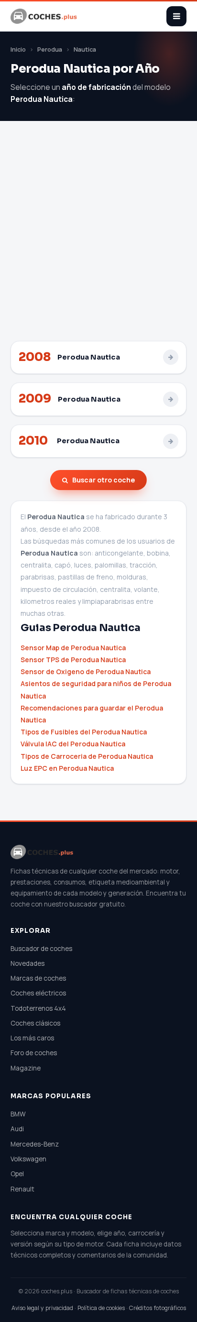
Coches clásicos (35, 1023)
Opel (17, 1173)
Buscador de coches (41, 948)
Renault (22, 1189)
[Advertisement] (98, 237)
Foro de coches (34, 1053)
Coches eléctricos (38, 993)
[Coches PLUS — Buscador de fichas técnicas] (44, 16)
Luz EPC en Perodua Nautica (67, 768)
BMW (18, 1114)
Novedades (27, 963)
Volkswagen (28, 1159)
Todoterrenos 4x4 (38, 1008)
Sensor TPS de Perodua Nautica (73, 659)
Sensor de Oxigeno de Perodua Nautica (86, 671)
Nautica (85, 49)
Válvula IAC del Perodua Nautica (73, 743)
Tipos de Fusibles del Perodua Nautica (84, 731)
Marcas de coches (38, 978)
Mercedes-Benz (35, 1144)
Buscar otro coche (103, 479)
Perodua (49, 49)
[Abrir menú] (176, 16)
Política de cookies (101, 1308)
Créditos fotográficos (157, 1308)
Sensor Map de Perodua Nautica (73, 647)
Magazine (26, 1068)
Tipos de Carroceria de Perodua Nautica (87, 756)
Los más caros (32, 1038)
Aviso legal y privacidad (42, 1308)
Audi (17, 1129)
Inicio (18, 49)
